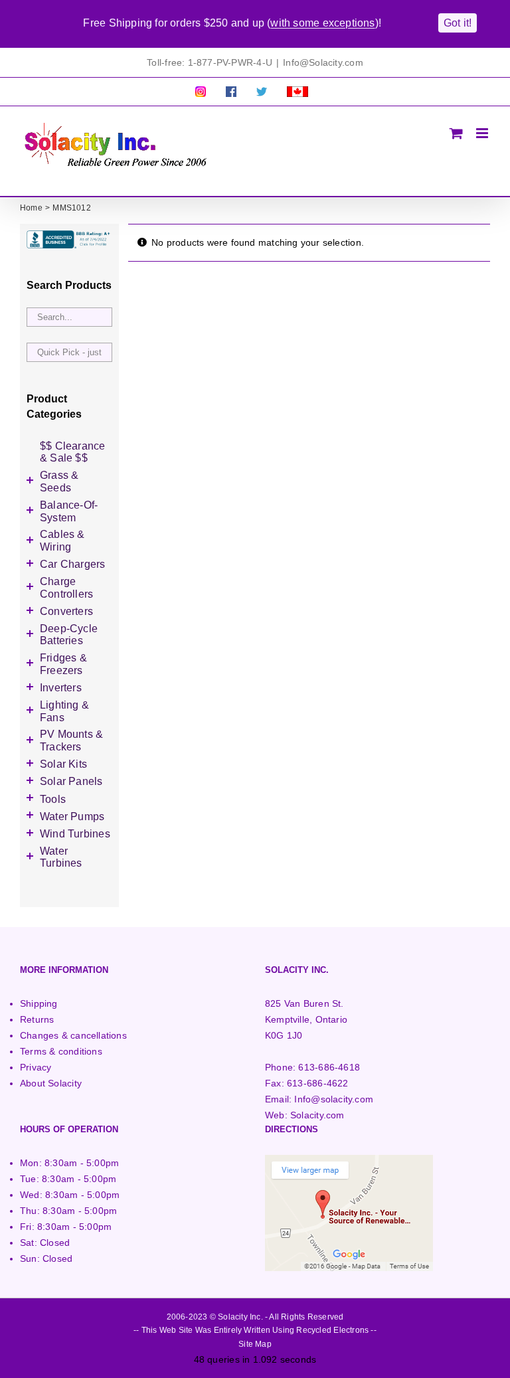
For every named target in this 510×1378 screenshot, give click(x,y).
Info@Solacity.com (323, 62)
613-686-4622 (318, 1083)
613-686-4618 (329, 1067)
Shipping (39, 1003)
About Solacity (51, 1083)
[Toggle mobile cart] (456, 133)
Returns (37, 1019)
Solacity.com (317, 1115)
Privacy (35, 1067)
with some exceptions (322, 23)
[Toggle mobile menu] (483, 133)
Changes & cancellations (73, 1035)
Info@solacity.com (333, 1099)
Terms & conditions (61, 1051)
